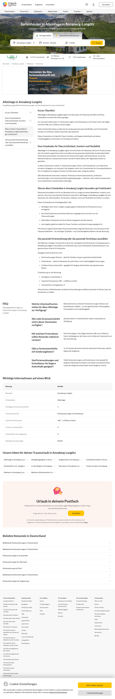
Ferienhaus (39, 64)
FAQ (41, 611)
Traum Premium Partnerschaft (63, 605)
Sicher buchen (44, 607)
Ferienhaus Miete (27, 607)
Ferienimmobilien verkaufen (100, 615)
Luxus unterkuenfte (27, 637)
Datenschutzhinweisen (58, 692)
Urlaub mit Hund (8, 601)
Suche (41, 601)
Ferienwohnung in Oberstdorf (8, 669)
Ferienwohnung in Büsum (11, 659)
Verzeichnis (98, 632)
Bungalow (25, 604)
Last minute (25, 624)
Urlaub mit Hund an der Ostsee (10, 605)
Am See (24, 630)
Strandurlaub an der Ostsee (11, 618)
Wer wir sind (98, 601)
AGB (96, 619)
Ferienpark (25, 617)
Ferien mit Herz (99, 607)
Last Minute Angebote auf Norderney (11, 655)
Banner (60, 613)
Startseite (6, 64)
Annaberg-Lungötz (18, 64)
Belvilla (97, 636)
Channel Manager (81, 601)
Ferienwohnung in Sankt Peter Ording (10, 674)
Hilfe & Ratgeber (63, 609)
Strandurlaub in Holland (10, 615)
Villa (23, 614)
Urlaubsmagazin (45, 604)
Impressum (98, 626)
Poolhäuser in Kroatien (10, 627)
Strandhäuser (26, 643)
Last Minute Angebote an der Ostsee (10, 650)
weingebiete (25, 640)
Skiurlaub (24, 633)
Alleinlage (30, 64)
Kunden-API (80, 604)
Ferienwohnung (26, 611)
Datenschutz (98, 622)
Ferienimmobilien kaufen (102, 611)
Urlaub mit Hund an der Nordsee (10, 611)
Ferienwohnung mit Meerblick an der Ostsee (10, 644)
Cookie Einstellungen (95, 693)
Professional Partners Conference (82, 608)
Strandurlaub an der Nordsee (9, 622)
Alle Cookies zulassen (94, 685)
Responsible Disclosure (102, 629)
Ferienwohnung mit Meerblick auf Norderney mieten (11, 632)
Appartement (26, 620)
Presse (96, 604)
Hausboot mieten (27, 601)
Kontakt (42, 614)
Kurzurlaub (25, 627)
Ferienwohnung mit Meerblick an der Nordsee (11, 639)
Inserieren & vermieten (65, 601)
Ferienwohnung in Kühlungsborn (8, 664)
